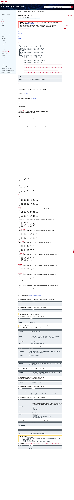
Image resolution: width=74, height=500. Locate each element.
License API (3, 36)
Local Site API (4, 38)
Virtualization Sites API (5, 51)
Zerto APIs (2, 21)
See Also (65, 28)
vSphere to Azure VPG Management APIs (8, 70)
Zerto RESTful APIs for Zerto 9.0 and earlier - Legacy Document (28, 11)
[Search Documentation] (72, 7)
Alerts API (3, 27)
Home (18, 11)
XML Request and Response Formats (6, 72)
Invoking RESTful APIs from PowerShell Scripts (7, 19)
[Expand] (69, 21)
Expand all (3, 14)
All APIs (3, 23)
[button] (54, 7)
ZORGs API (3, 62)
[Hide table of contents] (16, 12)
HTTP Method (66, 25)
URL (64, 23)
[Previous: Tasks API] (65, 15)
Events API (3, 30)
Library (57, 2)
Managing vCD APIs (5, 66)
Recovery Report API (5, 42)
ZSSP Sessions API (4, 64)
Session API (3, 47)
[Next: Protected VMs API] (67, 15)
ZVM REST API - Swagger (30, 23)
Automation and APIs (32, 18)
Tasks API (3, 49)
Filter (45, 7)
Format (65, 29)
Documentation (38, 18)
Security (65, 26)
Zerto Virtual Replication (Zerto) (22, 18)
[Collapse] (71, 21)
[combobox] (59, 7)
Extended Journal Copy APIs (6, 34)
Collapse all (8, 14)
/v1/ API (3, 25)
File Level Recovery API (5, 32)
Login (70, 2)
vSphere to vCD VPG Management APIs (7, 68)
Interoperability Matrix (63, 2)
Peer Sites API (4, 40)
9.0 (27, 18)
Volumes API (3, 55)
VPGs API (3, 57)
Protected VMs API (5, 53)
